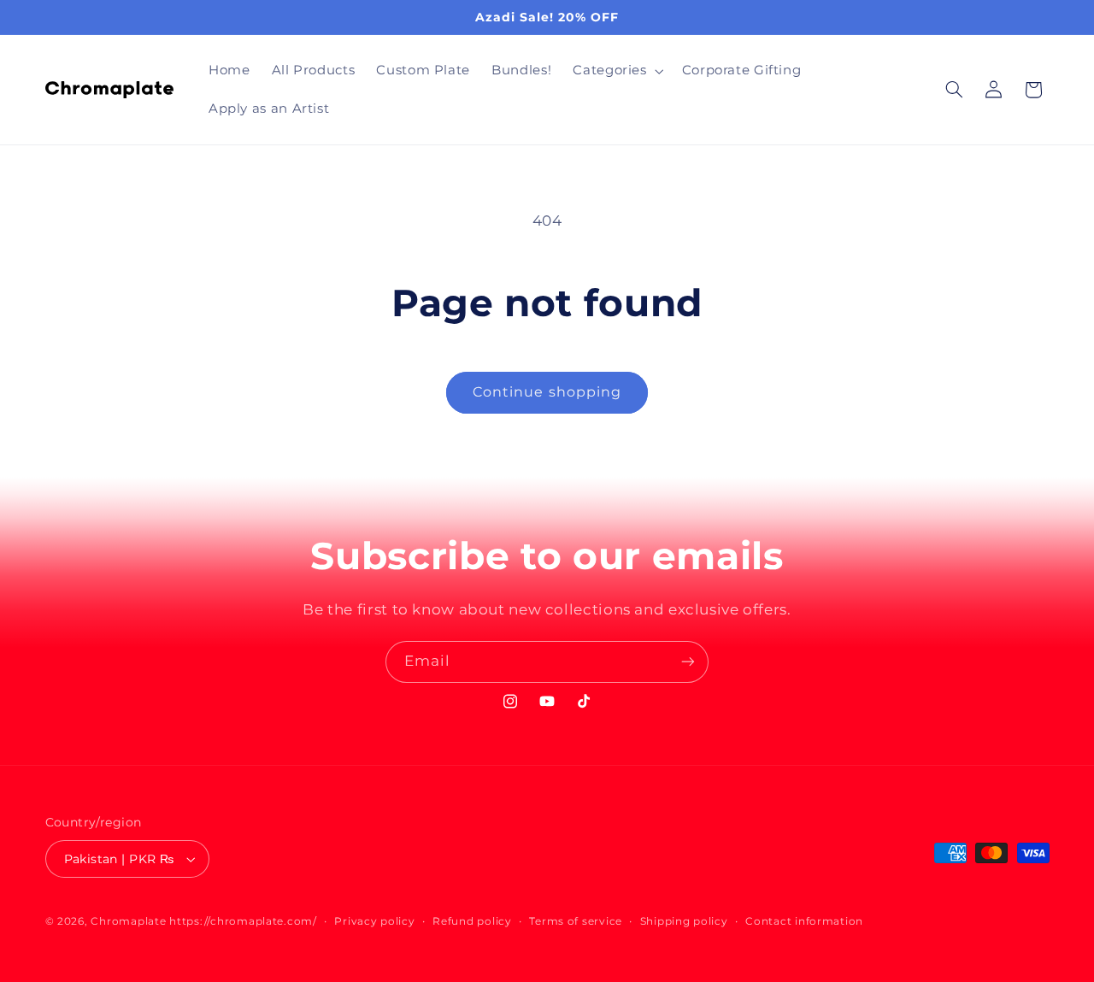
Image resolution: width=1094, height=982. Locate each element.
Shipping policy (684, 921)
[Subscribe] (688, 662)
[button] (616, 71)
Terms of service (575, 921)
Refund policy (472, 921)
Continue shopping (547, 392)
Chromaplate (128, 921)
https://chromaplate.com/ (243, 921)
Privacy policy (374, 921)
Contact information (804, 921)
